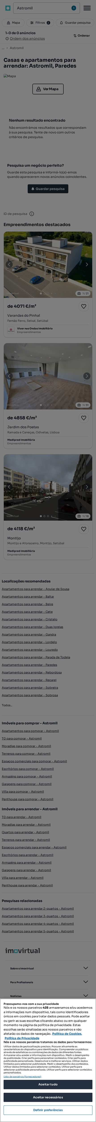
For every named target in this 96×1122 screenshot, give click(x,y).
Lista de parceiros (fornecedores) (22, 1076)
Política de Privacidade (22, 1038)
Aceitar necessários (48, 1097)
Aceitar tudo (48, 1084)
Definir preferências (48, 1110)
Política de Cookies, (67, 1034)
